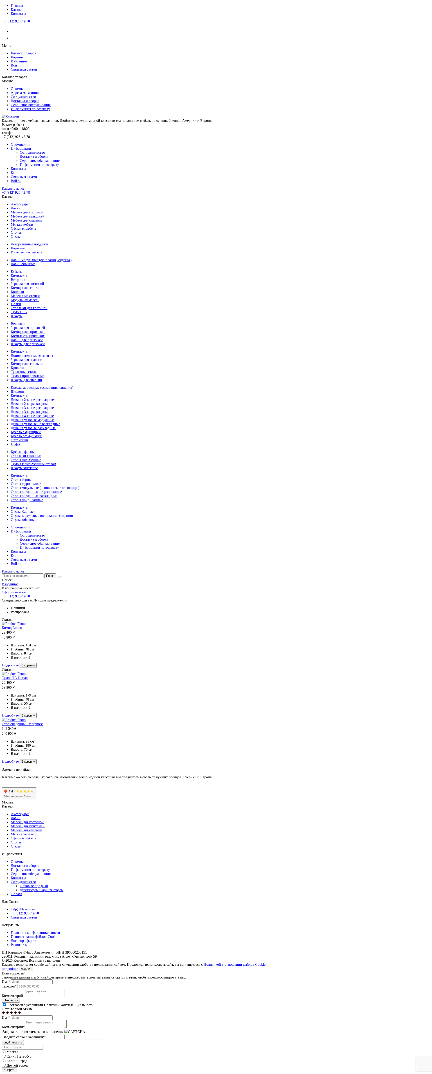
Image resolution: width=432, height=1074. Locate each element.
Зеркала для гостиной (27, 284)
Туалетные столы (24, 372)
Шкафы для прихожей (28, 344)
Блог (14, 173)
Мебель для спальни (26, 220)
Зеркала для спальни (26, 360)
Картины (18, 248)
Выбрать (9, 1070)
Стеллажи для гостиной (29, 308)
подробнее (10, 969)
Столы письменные (26, 460)
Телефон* (9, 986)
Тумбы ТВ (19, 312)
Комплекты (19, 275)
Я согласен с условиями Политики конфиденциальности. (50, 1005)
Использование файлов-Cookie (34, 937)
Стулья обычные (23, 519)
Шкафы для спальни (26, 380)
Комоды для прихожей (28, 332)
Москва (12, 1052)
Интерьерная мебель (26, 252)
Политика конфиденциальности (35, 932)
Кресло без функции (26, 436)
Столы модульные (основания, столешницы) (45, 488)
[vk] (13, 31)
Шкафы (16, 316)
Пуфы (15, 444)
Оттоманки (19, 440)
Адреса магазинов (25, 93)
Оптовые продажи (34, 886)
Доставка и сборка (25, 101)
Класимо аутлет (14, 188)
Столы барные (22, 480)
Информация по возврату (30, 109)
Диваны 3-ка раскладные (30, 412)
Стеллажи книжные (26, 456)
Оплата (16, 894)
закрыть (26, 969)
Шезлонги (19, 391)
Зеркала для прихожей (28, 328)
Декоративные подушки (29, 244)
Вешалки (18, 324)
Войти (16, 65)
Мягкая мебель (22, 224)
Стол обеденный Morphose (22, 724)
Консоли (17, 292)
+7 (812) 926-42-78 (16, 21)
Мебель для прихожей (28, 216)
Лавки (15, 208)
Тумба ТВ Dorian (15, 678)
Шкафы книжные (24, 468)
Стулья (16, 236)
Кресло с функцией (26, 432)
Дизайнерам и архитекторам (41, 890)
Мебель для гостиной (27, 212)
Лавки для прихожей (27, 340)
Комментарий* (13, 1027)
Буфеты (16, 271)
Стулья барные (22, 511)
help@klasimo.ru (23, 909)
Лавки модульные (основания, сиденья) (41, 260)
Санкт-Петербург (20, 1056)
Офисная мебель (23, 228)
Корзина (17, 57)
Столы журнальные (26, 484)
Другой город (17, 1065)
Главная (17, 5)
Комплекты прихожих (28, 336)
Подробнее (10, 665)
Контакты (18, 14)
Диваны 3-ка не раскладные (32, 408)
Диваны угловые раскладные (33, 428)
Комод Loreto (12, 628)
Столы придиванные (27, 500)
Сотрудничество (23, 97)
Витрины (18, 280)
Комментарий (12, 996)
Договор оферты (23, 941)
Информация (21, 148)
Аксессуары (20, 204)
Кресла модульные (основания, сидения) (42, 387)
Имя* (6, 981)
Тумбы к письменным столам (33, 464)
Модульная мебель (25, 300)
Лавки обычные (23, 264)
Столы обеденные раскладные (34, 496)
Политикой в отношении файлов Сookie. (235, 964)
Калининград (17, 1061)
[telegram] (13, 38)
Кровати (17, 368)
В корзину (28, 665)
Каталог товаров (23, 53)
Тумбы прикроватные (27, 376)
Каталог (17, 9)
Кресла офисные (23, 452)
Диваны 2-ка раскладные (30, 404)
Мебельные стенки (25, 296)
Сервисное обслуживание (31, 105)
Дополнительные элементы (32, 355)
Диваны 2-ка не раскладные (32, 400)
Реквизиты (19, 945)
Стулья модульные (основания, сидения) (42, 515)
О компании (20, 89)
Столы (16, 232)
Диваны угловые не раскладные (35, 424)
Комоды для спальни (27, 364)
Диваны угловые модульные (32, 420)
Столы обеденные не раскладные (36, 492)
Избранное (19, 61)
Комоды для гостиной (28, 288)
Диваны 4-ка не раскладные (32, 416)
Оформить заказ (14, 592)
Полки (16, 304)
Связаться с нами (24, 69)
